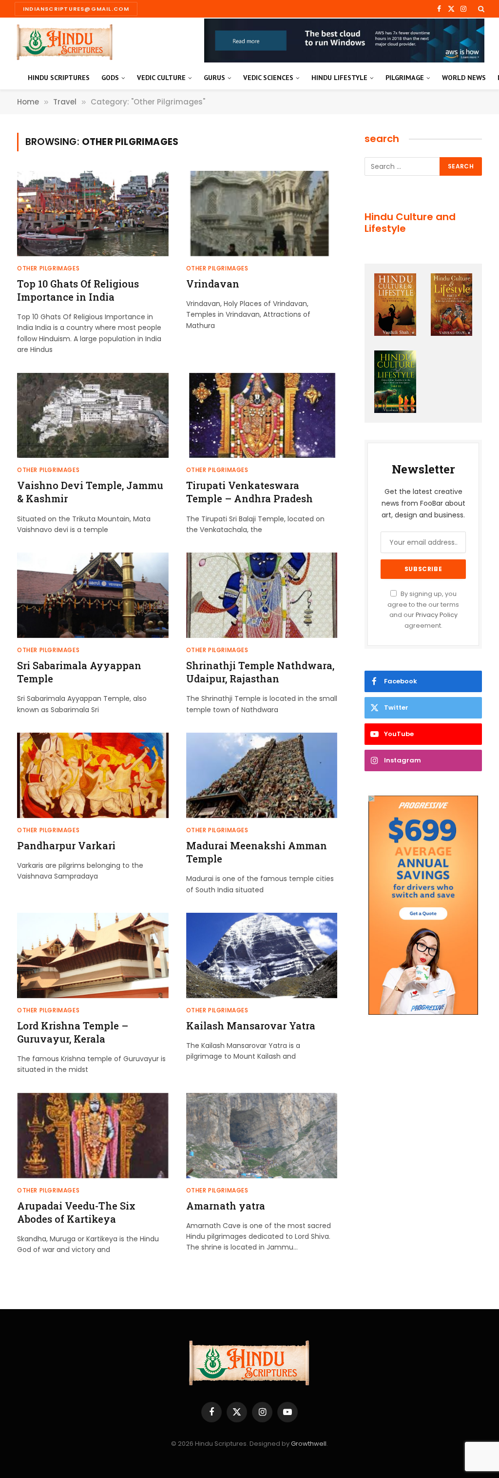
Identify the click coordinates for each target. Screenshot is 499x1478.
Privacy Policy (437, 615)
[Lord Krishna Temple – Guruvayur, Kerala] (93, 955)
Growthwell (308, 1443)
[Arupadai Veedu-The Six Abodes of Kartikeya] (93, 1135)
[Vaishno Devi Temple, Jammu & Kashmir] (93, 415)
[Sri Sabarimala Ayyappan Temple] (93, 595)
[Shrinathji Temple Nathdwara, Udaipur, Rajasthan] (262, 595)
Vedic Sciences (268, 77)
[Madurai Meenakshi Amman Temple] (262, 775)
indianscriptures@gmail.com (76, 9)
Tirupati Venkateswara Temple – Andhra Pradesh (249, 492)
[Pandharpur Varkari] (93, 775)
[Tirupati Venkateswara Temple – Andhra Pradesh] (262, 415)
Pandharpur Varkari (66, 845)
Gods (110, 77)
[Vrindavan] (262, 213)
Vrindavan (212, 283)
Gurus (214, 77)
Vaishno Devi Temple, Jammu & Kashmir (90, 492)
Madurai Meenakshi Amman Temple (256, 852)
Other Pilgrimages (48, 268)
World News (464, 77)
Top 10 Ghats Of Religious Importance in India (78, 290)
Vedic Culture (161, 77)
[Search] (480, 9)
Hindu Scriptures (59, 77)
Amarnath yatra (225, 1205)
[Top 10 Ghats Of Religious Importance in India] (93, 213)
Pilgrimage (404, 77)
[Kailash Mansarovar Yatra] (262, 955)
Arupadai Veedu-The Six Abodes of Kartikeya (76, 1212)
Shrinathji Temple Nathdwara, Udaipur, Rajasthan (260, 672)
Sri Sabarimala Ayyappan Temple (79, 672)
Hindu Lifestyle (339, 77)
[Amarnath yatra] (262, 1135)
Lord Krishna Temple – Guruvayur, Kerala (72, 1032)
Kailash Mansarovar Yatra (250, 1025)
